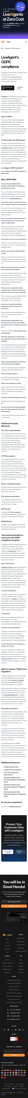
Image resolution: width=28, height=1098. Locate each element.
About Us (7, 959)
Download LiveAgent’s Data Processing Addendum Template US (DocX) (14, 787)
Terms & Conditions (9, 1084)
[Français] (5, 1073)
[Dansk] (11, 1070)
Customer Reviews (7, 966)
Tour (7, 952)
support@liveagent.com (11, 695)
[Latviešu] (22, 1073)
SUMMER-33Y (9, 25)
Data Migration (21, 941)
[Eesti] (25, 1070)
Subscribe (14, 1055)
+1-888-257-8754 (15, 1013)
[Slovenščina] (19, 1075)
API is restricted (15, 512)
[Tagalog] (25, 1075)
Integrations (7, 949)
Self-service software (14, 989)
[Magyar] (11, 1073)
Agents (15, 599)
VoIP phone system (14, 986)
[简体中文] (5, 1077)
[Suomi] (2, 1073)
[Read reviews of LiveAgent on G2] (14, 1039)
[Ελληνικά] (16, 1070)
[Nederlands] (25, 1073)
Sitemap (21, 1086)
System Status (21, 944)
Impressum (7, 972)
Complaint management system (14, 996)
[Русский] (13, 1075)
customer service (6, 658)
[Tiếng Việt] (2, 1077)
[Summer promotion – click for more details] (14, 19)
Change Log (21, 948)
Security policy (20, 1084)
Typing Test (21, 972)
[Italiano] (13, 1073)
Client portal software (14, 999)
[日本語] (16, 1073)
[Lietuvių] (19, 1073)
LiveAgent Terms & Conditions (12, 769)
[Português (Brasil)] (8, 1075)
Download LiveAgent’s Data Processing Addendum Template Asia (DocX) (15, 794)
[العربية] (2, 1070)
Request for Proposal (21, 951)
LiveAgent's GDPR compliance (12, 48)
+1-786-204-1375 (15, 1016)
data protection (17, 77)
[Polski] (5, 1075)
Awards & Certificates (7, 963)
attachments (12, 551)
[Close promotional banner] (26, 2)
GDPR (15, 1086)
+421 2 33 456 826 (15, 1010)
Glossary (21, 963)
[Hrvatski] (8, 1073)
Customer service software (14, 983)
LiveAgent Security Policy (11, 767)
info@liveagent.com (16, 198)
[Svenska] (22, 1075)
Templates (20, 969)
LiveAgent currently (7, 567)
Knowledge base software (14, 980)
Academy (20, 966)
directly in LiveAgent (18, 680)
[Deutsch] (13, 1070)
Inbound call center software (14, 993)
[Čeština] (8, 1070)
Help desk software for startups (14, 1002)
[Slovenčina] (16, 1075)
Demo (7, 939)
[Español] (22, 1070)
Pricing (7, 942)
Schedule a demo (20, 87)
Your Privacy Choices (20, 1088)
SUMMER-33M (13, 23)
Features (7, 945)
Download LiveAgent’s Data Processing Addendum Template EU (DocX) (14, 780)
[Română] (11, 1075)
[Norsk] (2, 1075)
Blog (21, 959)
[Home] (2, 48)
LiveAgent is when (6, 148)
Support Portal (21, 938)
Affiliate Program (7, 969)
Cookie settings (6, 1088)
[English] (19, 1070)
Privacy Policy (8, 1086)
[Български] (5, 1070)
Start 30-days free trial (7, 87)
